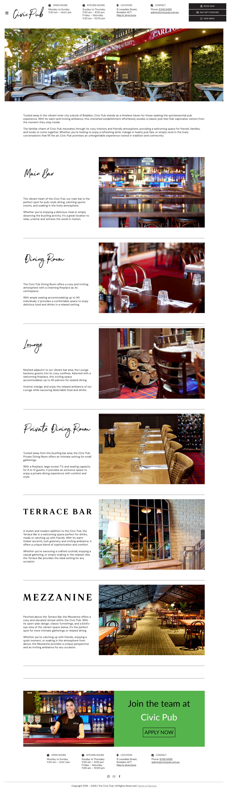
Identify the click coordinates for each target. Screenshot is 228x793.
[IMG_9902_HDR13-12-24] (152, 620)
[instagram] (108, 776)
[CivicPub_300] (28, 7)
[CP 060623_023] (152, 278)
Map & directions (126, 15)
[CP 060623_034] (152, 192)
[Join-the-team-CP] (114, 692)
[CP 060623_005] (152, 449)
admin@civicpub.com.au (165, 12)
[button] (101, 192)
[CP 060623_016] (152, 363)
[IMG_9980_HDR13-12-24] (152, 534)
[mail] (114, 776)
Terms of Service (147, 785)
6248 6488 (165, 9)
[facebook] (119, 776)
